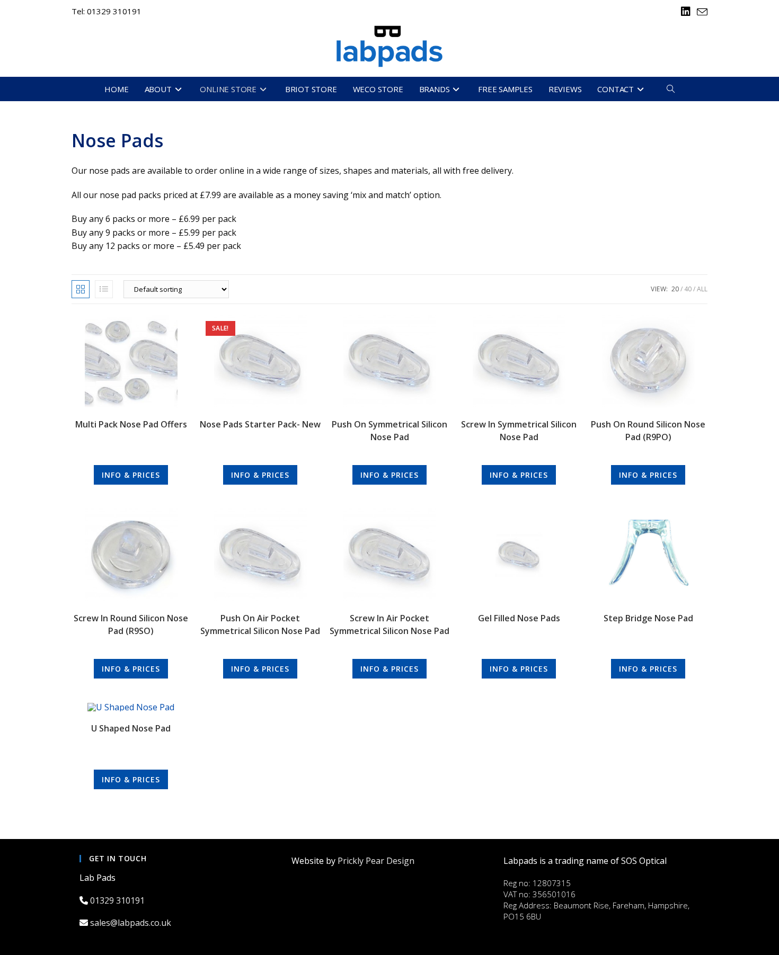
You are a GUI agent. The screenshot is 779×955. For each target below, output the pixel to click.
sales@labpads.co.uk (131, 923)
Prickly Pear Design (376, 861)
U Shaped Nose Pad (131, 728)
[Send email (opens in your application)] (700, 12)
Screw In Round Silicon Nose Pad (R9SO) (131, 624)
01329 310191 (118, 900)
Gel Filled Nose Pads (519, 618)
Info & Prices (131, 475)
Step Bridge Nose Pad (648, 618)
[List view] (104, 289)
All (702, 288)
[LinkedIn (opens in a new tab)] (686, 11)
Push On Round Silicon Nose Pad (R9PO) (648, 430)
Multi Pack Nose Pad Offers (131, 424)
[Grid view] (81, 289)
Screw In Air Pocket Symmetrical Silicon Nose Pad (389, 624)
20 (675, 288)
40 (688, 288)
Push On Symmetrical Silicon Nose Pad (389, 430)
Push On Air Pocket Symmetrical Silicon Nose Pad (260, 624)
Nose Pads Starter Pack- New (260, 424)
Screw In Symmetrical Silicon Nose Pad (519, 430)
